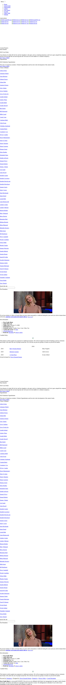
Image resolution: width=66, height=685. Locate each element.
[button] (4, 1)
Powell (3, 172)
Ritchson (3, 76)
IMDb (7, 58)
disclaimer (11, 332)
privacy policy (19, 332)
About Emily (7, 6)
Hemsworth (4, 201)
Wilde (3, 242)
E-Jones (3, 140)
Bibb (3, 199)
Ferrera (4, 85)
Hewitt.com (5, 181)
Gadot (2, 169)
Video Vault (7, 13)
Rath (3, 219)
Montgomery (5, 137)
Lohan (4, 204)
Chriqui (4, 166)
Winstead (4, 213)
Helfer (3, 280)
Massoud (4, 225)
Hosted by (35, 678)
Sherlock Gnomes (14, 351)
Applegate (5, 126)
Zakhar (3, 274)
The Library (7, 10)
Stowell (4, 105)
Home (5, 4)
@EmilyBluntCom (8, 331)
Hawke (3, 216)
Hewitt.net (5, 184)
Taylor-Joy (4, 94)
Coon (3, 117)
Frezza (4, 79)
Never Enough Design (16, 357)
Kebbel (3, 97)
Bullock (4, 251)
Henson (4, 268)
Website (6, 14)
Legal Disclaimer (51, 678)
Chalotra (3, 91)
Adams (3, 88)
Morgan (4, 207)
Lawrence (4, 178)
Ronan (3, 254)
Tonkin (4, 245)
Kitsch (3, 271)
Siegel (3, 196)
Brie (3, 82)
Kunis (3, 231)
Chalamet (5, 277)
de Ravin (4, 158)
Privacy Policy (42, 678)
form (17, 329)
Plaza (3, 99)
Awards (6, 11)
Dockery (4, 228)
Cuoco (3, 190)
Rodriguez (3, 234)
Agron (3, 149)
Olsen (4, 155)
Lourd (3, 114)
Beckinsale (4, 193)
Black (3, 129)
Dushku (3, 152)
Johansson (4, 260)
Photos (4, 58)
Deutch (3, 283)
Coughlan (4, 239)
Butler (3, 102)
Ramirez (4, 143)
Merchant (4, 266)
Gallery (6, 8)
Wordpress (9, 678)
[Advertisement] (33, 36)
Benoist (4, 222)
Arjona (3, 70)
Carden (4, 134)
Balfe (4, 120)
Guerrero (4, 146)
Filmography (7, 7)
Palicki (4, 73)
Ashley (4, 263)
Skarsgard (3, 111)
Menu (2, 1)
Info (1, 58)
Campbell (4, 236)
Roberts (4, 164)
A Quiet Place (13, 355)
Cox (4, 132)
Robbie (4, 210)
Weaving (4, 248)
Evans (3, 123)
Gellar (4, 257)
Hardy (3, 108)
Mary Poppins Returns (15, 348)
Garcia (3, 187)
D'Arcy (3, 161)
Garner (4, 175)
